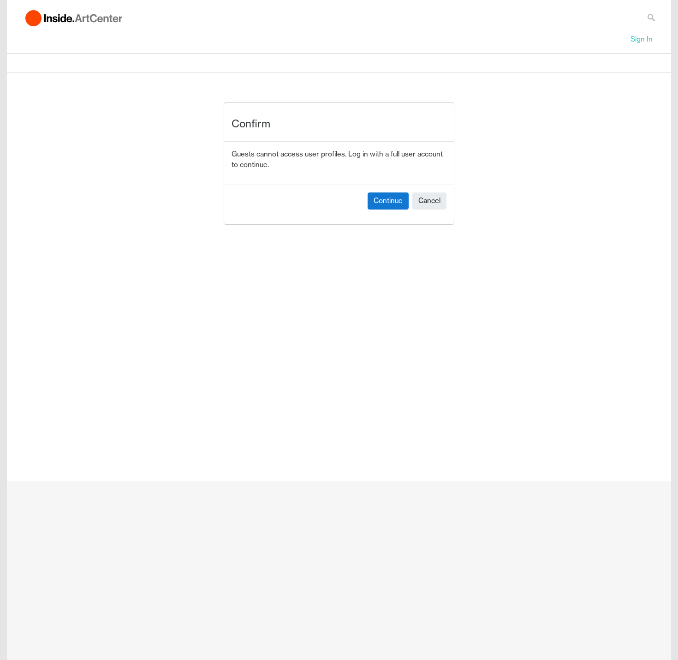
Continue (388, 200)
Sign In (641, 39)
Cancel (429, 200)
